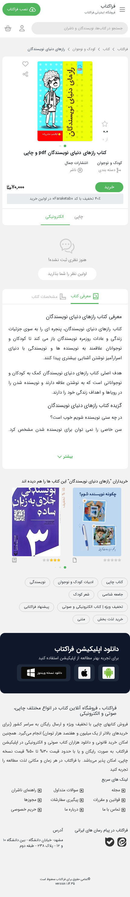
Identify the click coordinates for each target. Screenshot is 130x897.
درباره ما (71, 809)
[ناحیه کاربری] (22, 28)
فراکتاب (60, 879)
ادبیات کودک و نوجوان (75, 582)
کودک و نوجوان (109, 163)
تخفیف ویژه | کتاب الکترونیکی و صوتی (92, 607)
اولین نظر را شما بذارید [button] (67, 273)
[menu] (122, 9)
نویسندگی (37, 582)
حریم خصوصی (23, 809)
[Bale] (109, 842)
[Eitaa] (121, 842)
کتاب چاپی (114, 582)
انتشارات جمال (76, 163)
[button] (25, 64)
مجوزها (30, 799)
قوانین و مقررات (106, 799)
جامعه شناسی (112, 595)
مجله (116, 790)
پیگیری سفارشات (64, 799)
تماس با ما (111, 809)
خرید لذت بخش (110, 619)
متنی (81, 619)
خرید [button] (109, 187)
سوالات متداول (66, 790)
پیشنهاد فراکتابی (36, 607)
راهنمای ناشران (23, 790)
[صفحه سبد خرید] (8, 28)
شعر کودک (81, 595)
